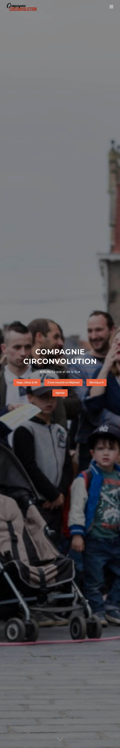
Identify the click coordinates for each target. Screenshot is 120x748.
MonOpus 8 (96, 382)
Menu (111, 6)
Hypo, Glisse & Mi (27, 382)
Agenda (60, 392)
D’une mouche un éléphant (64, 382)
